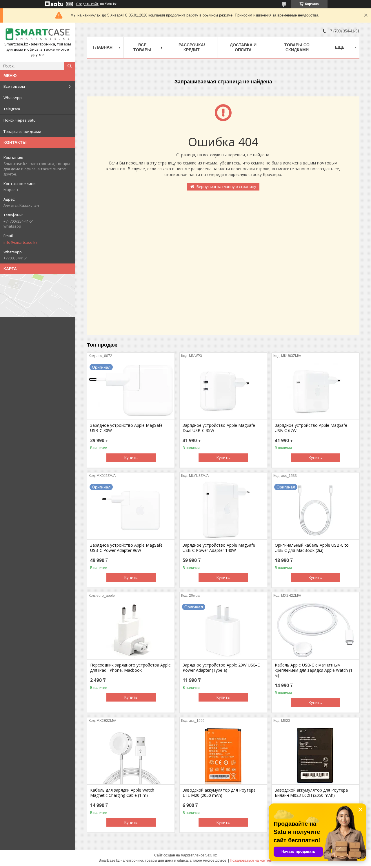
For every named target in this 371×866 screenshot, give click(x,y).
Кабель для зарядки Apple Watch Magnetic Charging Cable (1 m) (122, 793)
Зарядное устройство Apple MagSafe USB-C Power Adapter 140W (219, 548)
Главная (102, 47)
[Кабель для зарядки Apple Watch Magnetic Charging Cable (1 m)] (130, 755)
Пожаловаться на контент (251, 860)
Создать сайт (87, 4)
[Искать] (69, 66)
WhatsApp (12, 97)
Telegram (11, 108)
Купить (131, 457)
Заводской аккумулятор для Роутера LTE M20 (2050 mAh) (219, 793)
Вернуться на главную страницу (226, 186)
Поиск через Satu (19, 120)
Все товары (14, 86)
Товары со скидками (22, 131)
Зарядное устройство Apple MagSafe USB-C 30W (126, 428)
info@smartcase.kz (20, 242)
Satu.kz (211, 855)
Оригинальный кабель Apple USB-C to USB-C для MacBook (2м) (312, 548)
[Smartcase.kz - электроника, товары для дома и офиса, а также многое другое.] (37, 34)
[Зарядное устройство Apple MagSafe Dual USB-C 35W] (223, 391)
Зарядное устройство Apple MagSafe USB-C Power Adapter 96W (126, 548)
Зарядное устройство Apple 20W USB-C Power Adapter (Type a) (221, 667)
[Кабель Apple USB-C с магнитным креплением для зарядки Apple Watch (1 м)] (315, 630)
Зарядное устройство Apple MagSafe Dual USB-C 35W (219, 428)
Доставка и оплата (243, 47)
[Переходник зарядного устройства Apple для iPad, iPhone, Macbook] (130, 630)
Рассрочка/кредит (192, 47)
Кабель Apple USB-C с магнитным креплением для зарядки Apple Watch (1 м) (313, 670)
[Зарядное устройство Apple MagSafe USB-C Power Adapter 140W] (223, 510)
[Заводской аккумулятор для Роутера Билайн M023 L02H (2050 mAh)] (315, 755)
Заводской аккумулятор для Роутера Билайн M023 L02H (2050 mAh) (311, 793)
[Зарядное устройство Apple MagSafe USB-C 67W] (315, 391)
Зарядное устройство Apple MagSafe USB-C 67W (311, 428)
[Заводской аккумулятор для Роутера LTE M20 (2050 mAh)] (223, 755)
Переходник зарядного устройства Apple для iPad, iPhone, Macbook (130, 667)
